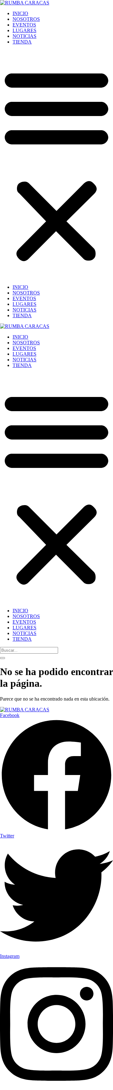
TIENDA (22, 41)
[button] (56, 164)
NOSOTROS (26, 19)
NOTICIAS (24, 36)
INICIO (20, 13)
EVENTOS (24, 24)
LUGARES (24, 30)
